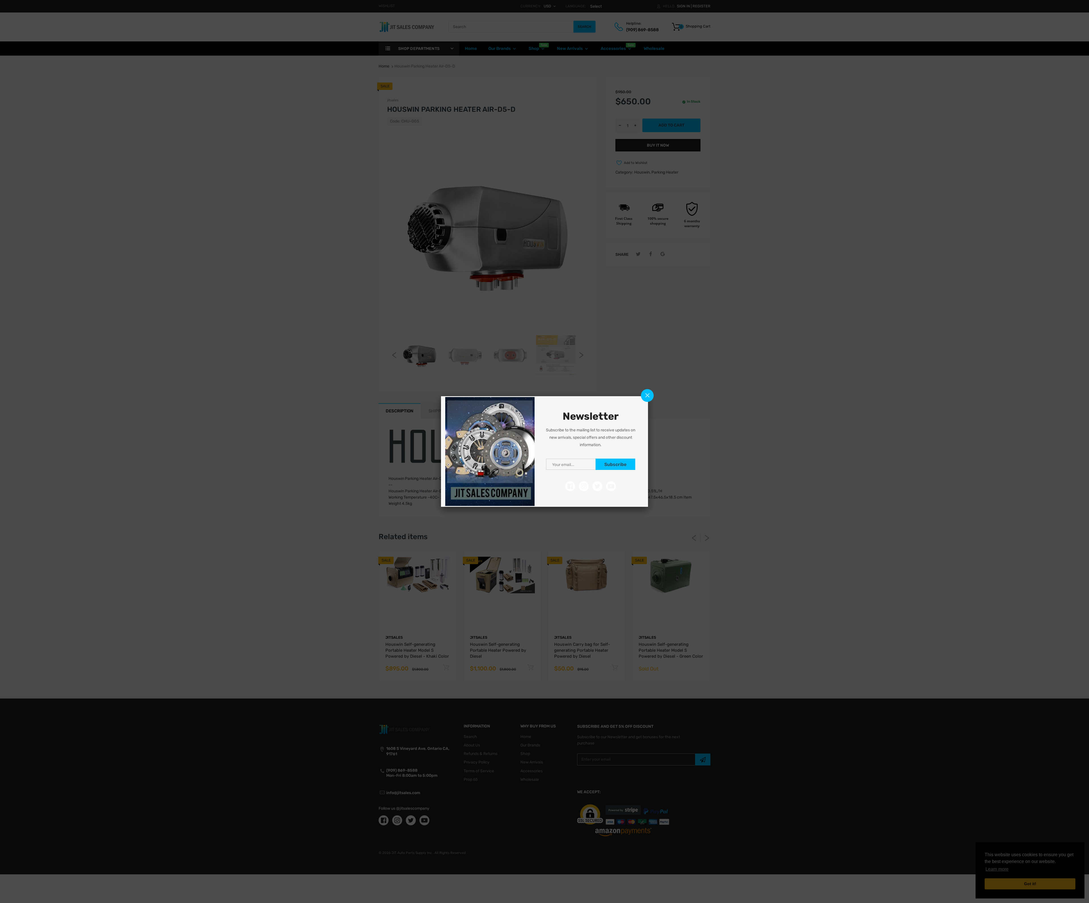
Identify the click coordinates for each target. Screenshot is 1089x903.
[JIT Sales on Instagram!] (584, 486)
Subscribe (615, 464)
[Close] (647, 395)
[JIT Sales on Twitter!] (597, 486)
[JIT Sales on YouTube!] (611, 486)
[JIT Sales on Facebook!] (570, 486)
